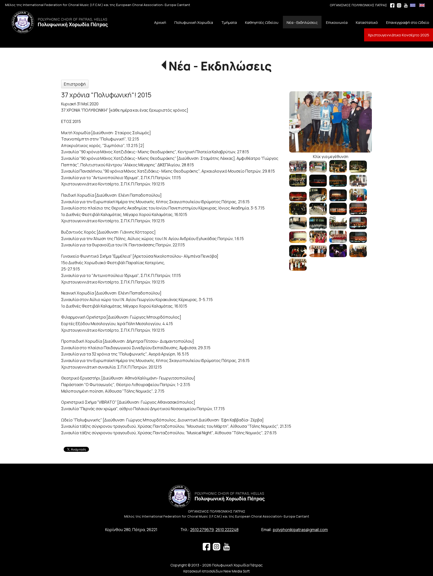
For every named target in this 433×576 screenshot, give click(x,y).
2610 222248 (227, 529)
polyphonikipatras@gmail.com (300, 529)
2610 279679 (202, 529)
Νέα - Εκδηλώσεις (220, 66)
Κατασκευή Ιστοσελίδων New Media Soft (216, 571)
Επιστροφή (75, 84)
